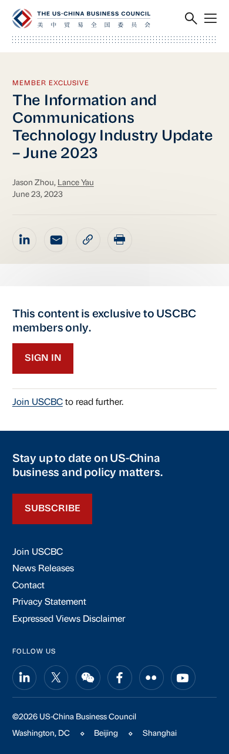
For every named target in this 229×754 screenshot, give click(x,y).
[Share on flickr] (151, 677)
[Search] (191, 18)
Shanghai (160, 734)
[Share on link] (88, 239)
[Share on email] (56, 239)
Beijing (106, 734)
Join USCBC (37, 402)
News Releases (43, 569)
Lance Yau (76, 183)
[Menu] (210, 18)
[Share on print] (119, 239)
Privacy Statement (49, 602)
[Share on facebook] (119, 677)
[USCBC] (81, 18)
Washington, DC (41, 734)
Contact (28, 586)
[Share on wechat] (88, 677)
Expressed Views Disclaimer (68, 619)
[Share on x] (56, 677)
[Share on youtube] (183, 677)
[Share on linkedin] (24, 239)
